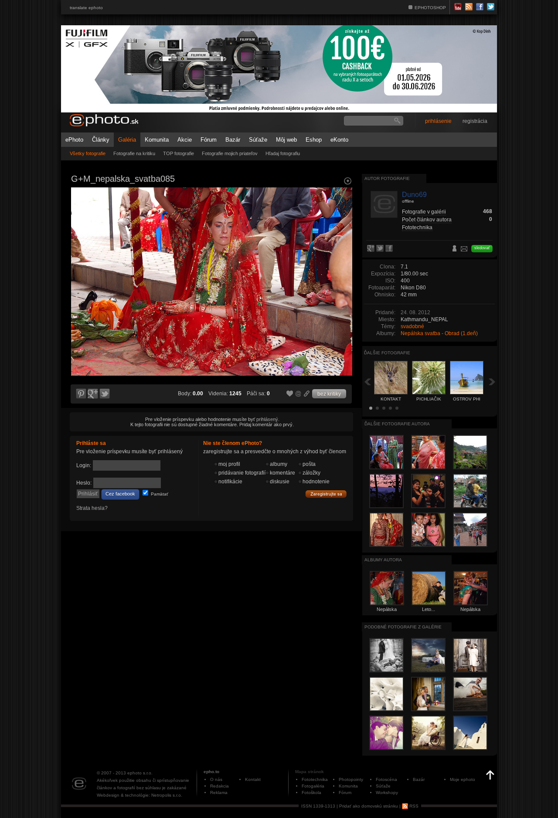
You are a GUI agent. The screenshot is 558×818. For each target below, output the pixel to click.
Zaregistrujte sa (326, 494)
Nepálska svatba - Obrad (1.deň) (439, 333)
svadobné (412, 326)
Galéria (127, 139)
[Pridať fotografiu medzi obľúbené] (290, 394)
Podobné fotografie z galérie (403, 627)
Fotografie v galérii (424, 212)
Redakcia (219, 786)
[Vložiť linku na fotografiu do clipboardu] (307, 393)
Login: (83, 465)
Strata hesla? (92, 508)
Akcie (184, 139)
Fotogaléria (313, 786)
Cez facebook (120, 493)
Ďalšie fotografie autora (397, 423)
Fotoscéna (386, 779)
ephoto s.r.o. (140, 772)
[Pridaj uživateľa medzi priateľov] (454, 249)
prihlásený (267, 419)
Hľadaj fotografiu (282, 153)
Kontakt (253, 779)
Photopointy (351, 779)
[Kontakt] (80, 177)
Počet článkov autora (427, 220)
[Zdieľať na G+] (93, 394)
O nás (216, 779)
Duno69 (414, 194)
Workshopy (387, 792)
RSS (413, 806)
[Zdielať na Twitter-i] (105, 394)
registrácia (475, 121)
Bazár (232, 139)
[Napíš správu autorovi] (464, 250)
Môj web (286, 139)
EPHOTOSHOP (430, 7)
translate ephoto (86, 7)
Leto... (428, 609)
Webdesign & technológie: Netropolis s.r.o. (139, 795)
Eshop (314, 139)
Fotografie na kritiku (134, 153)
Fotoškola (311, 792)
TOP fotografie (178, 153)
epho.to (211, 771)
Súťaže (258, 139)
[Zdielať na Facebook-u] (390, 249)
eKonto (339, 139)
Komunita (157, 139)
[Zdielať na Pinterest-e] (80, 394)
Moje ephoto (462, 779)
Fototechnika (417, 227)
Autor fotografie (387, 178)
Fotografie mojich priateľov (230, 153)
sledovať (482, 248)
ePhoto (74, 139)
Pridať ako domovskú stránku (368, 806)
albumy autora (383, 559)
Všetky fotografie (87, 153)
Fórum (209, 139)
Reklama (219, 792)
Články (100, 139)
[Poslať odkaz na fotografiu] (299, 394)
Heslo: (84, 483)
